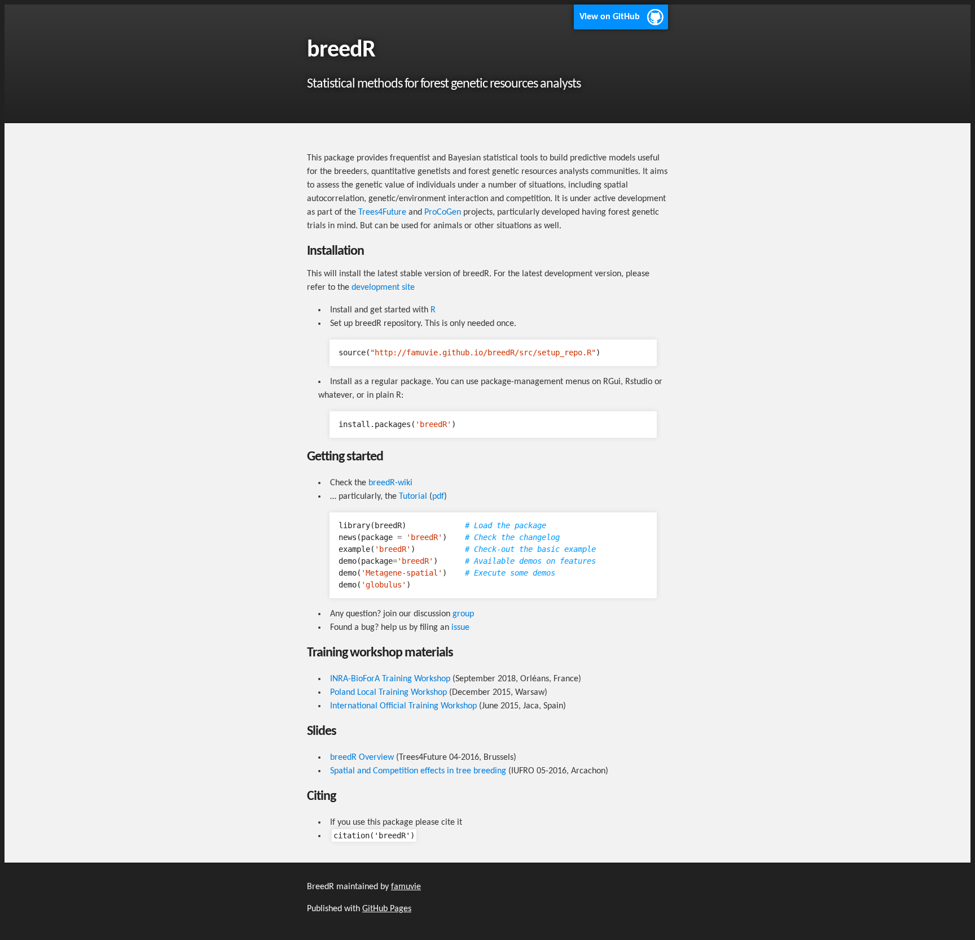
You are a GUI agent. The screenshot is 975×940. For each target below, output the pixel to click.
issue (460, 627)
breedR (341, 50)
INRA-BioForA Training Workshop (390, 679)
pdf (438, 496)
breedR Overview (362, 757)
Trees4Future (382, 212)
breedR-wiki (390, 483)
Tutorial (413, 496)
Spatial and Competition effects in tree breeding (418, 771)
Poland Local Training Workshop (388, 692)
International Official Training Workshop (403, 706)
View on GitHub (609, 16)
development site (383, 287)
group (463, 614)
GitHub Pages (386, 908)
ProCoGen (442, 212)
